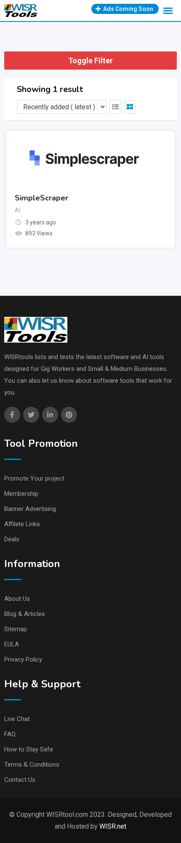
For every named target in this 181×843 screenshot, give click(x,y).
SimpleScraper (41, 198)
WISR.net (112, 826)
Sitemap (15, 629)
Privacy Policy (23, 659)
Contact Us (19, 780)
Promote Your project (34, 478)
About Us (17, 599)
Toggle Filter (90, 60)
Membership (21, 493)
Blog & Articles (24, 614)
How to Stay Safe (28, 749)
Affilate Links (22, 524)
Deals (11, 539)
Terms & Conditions (31, 764)
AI (17, 210)
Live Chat (17, 719)
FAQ (10, 734)
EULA (11, 644)
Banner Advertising (30, 509)
